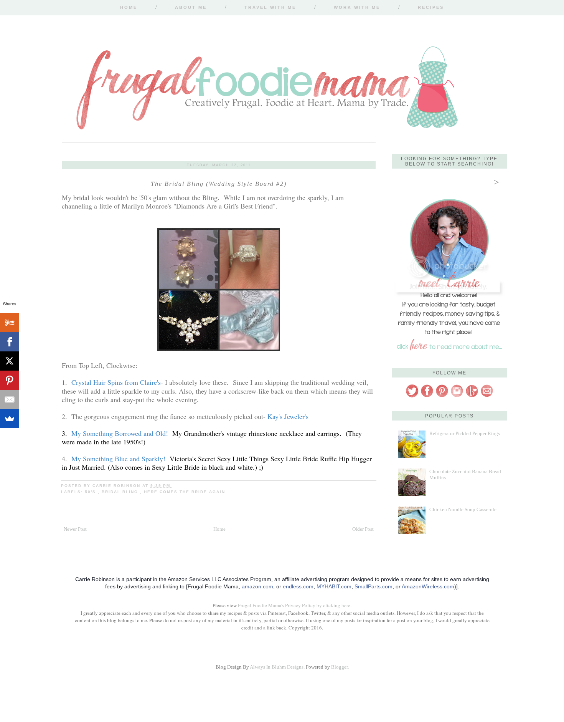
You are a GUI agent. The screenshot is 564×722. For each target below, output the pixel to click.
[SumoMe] (9, 418)
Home (128, 7)
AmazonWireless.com (428, 586)
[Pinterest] (9, 380)
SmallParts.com (373, 586)
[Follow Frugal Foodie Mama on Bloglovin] (472, 396)
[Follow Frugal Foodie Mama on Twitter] (412, 396)
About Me (191, 7)
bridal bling (121, 492)
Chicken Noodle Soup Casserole (462, 509)
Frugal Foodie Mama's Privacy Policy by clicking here (294, 605)
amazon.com (257, 586)
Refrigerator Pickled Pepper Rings (464, 433)
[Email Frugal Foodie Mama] (487, 396)
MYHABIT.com (334, 586)
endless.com (298, 586)
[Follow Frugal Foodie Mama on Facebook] (427, 396)
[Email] (9, 399)
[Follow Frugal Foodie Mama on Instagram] (457, 396)
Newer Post (75, 529)
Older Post (363, 529)
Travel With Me (270, 7)
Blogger (339, 667)
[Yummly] (9, 322)
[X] (9, 361)
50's (91, 492)
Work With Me (357, 7)
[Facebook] (9, 341)
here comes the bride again (184, 492)
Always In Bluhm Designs (276, 667)
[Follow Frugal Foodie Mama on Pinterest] (442, 396)
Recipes (431, 7)
